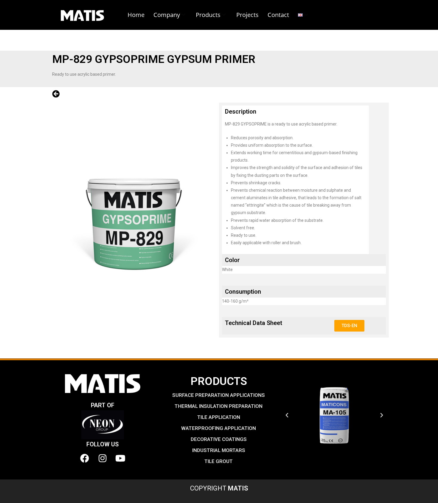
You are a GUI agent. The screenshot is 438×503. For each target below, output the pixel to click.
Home (136, 15)
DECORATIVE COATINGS (219, 439)
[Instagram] (102, 458)
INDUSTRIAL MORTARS (218, 450)
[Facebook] (85, 458)
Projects (247, 15)
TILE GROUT (218, 461)
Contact (278, 15)
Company (166, 15)
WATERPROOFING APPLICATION (218, 428)
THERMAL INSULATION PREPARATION (219, 406)
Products (208, 15)
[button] (287, 415)
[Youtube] (120, 458)
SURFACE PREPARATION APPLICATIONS (218, 395)
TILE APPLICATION (218, 417)
